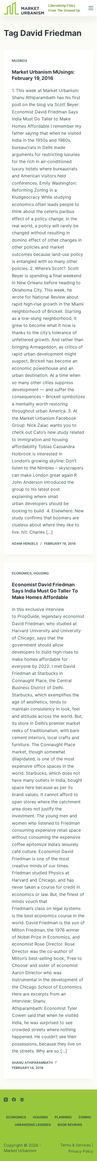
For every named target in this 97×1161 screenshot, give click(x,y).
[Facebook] (14, 1100)
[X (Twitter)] (6, 1100)
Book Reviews (70, 1125)
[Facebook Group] (22, 1100)
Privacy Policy (80, 1151)
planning (63, 1117)
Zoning (84, 1117)
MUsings (19, 61)
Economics (22, 573)
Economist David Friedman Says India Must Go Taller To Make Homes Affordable (45, 591)
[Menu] (90, 8)
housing (41, 573)
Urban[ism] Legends (33, 1125)
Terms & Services (75, 1145)
